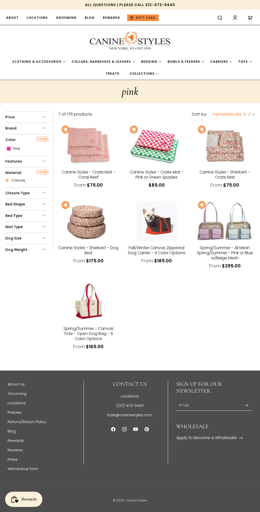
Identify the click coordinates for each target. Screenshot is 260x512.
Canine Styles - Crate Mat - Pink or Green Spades (156, 175)
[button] (220, 17)
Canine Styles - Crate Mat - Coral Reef (88, 175)
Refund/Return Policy (27, 421)
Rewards (16, 440)
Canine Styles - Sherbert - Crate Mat (225, 175)
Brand (11, 128)
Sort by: (199, 114)
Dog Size (13, 238)
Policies (14, 412)
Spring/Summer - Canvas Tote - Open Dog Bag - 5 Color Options (88, 333)
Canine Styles (136, 500)
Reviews (15, 450)
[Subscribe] (246, 405)
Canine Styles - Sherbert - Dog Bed (88, 250)
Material (13, 172)
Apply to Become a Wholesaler (206, 438)
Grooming (17, 393)
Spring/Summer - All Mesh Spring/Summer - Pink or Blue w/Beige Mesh (225, 253)
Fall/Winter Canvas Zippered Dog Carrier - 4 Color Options (156, 250)
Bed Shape (15, 204)
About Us (16, 384)
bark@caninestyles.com (129, 415)
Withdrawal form (23, 468)
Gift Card (146, 17)
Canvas (18, 180)
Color (10, 139)
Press (13, 459)
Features (13, 161)
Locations (17, 403)
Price (10, 117)
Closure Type (17, 193)
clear (42, 139)
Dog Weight (16, 249)
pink (16, 149)
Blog (12, 431)
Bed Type (13, 215)
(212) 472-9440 (130, 405)
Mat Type (14, 226)
